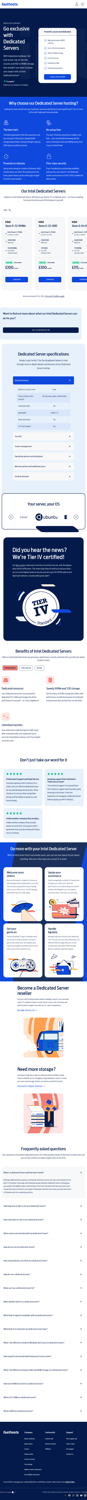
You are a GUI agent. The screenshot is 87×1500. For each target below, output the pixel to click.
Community (50, 1432)
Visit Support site (71, 1439)
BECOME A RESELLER (26, 1010)
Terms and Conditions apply (54, 296)
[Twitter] (65, 1495)
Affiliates (48, 1449)
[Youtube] (81, 1495)
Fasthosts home (10, 4)
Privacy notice (28, 1454)
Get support (70, 1449)
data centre (20, 565)
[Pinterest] (85, 1495)
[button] (77, 4)
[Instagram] (73, 1495)
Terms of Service (29, 1459)
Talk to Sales (70, 1444)
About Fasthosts (29, 1439)
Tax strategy (28, 1464)
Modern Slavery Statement (33, 1469)
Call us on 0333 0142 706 (41, 330)
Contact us (69, 1454)
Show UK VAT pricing (5, 1492)
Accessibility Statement (32, 1474)
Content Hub (49, 1439)
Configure (17, 279)
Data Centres (28, 1444)
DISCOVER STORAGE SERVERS (29, 1086)
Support (69, 1432)
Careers (26, 1449)
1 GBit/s (53, 413)
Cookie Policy (70, 1482)
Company (28, 1432)
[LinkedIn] (77, 1495)
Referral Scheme (50, 1444)
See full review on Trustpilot (22, 771)
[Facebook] (69, 1495)
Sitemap (84, 1492)
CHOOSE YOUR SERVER (57, 77)
